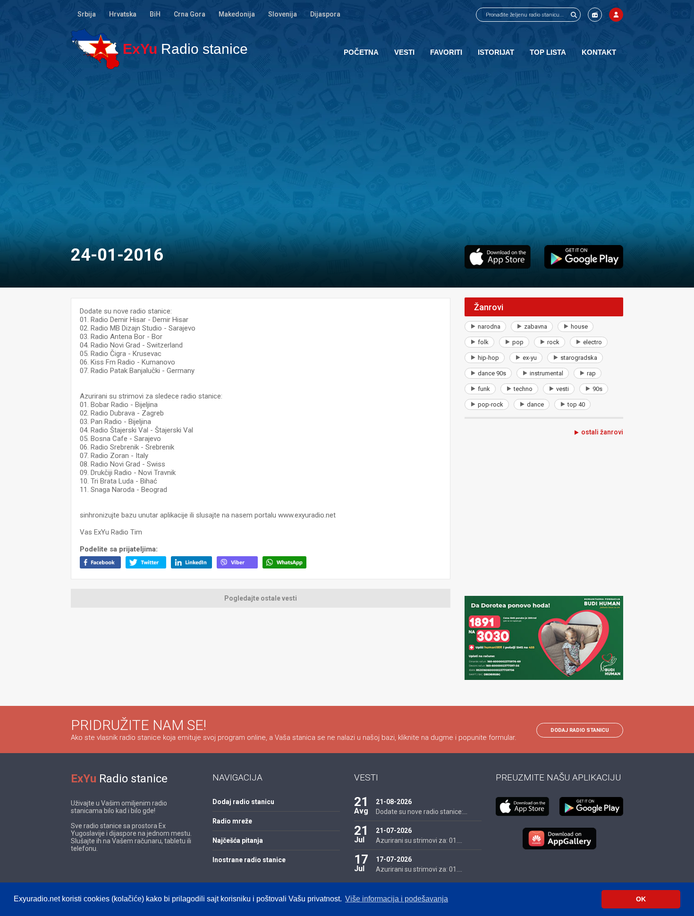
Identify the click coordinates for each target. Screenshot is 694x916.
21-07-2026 (394, 830)
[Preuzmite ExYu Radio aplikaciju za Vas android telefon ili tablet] (583, 257)
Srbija (86, 14)
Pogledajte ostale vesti (260, 598)
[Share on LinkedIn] (194, 566)
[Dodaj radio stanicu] (595, 15)
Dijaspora (325, 14)
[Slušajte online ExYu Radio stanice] (95, 48)
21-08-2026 (394, 802)
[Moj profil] (616, 15)
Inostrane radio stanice (249, 860)
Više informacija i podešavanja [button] (396, 899)
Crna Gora (189, 14)
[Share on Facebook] (103, 566)
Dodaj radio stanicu (579, 730)
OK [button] (641, 899)
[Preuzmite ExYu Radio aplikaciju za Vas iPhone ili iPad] (498, 257)
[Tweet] (148, 566)
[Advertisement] (347, 157)
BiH (155, 14)
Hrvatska (122, 14)
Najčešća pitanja (237, 840)
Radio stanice (185, 49)
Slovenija (282, 14)
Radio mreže (232, 821)
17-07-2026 (394, 859)
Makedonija (237, 14)
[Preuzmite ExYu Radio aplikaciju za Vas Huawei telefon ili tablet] (559, 838)
